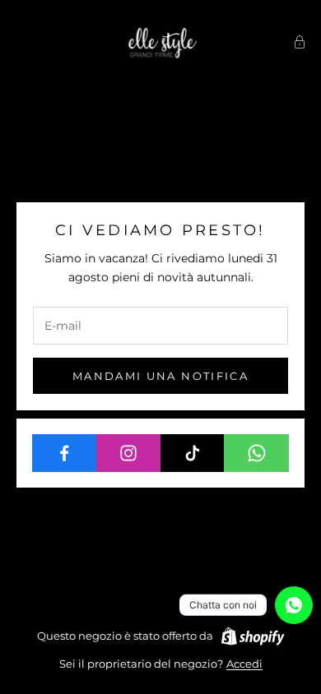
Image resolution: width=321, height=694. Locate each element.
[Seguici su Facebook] (64, 453)
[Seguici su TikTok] (193, 453)
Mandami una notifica (160, 375)
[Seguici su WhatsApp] (256, 453)
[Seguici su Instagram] (128, 453)
